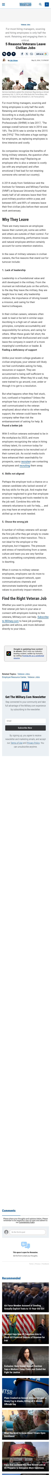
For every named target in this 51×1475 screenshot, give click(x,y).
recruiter (25, 461)
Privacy (37, 1264)
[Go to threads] (4, 54)
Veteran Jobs (25, 25)
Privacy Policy (33, 743)
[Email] (31, 54)
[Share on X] (27, 54)
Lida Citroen (14, 60)
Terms (31, 1264)
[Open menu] (3, 4)
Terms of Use (16, 743)
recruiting (25, 465)
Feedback (45, 1264)
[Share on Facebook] (22, 54)
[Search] (40, 4)
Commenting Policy (27, 1222)
